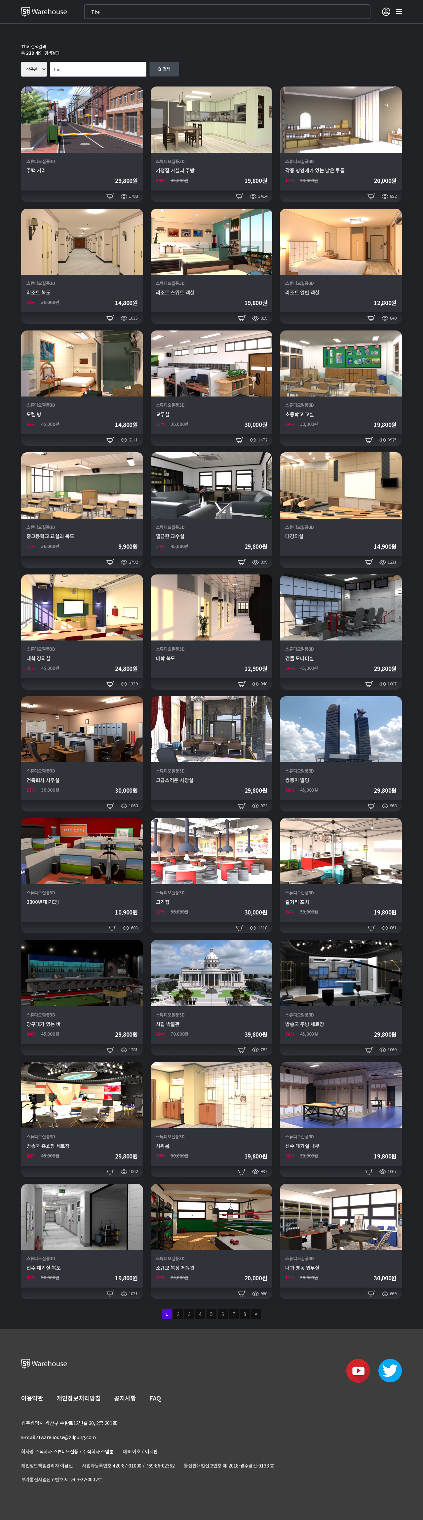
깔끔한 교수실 (170, 536)
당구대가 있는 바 (43, 1023)
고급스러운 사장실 (174, 780)
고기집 (163, 901)
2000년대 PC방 (42, 901)
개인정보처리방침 (79, 1398)
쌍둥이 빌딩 (297, 780)
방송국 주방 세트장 (304, 1023)
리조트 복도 (38, 292)
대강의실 (294, 536)
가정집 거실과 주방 (175, 170)
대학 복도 (165, 658)
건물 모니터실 (299, 658)
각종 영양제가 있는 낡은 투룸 (314, 170)
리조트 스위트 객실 (175, 292)
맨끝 (256, 1314)
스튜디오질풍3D (40, 161)
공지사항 (125, 1398)
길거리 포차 (297, 901)
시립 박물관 (168, 1023)
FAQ (155, 1398)
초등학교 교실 (299, 414)
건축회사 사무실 (42, 780)
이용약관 (32, 1398)
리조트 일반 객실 (302, 292)
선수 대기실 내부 (302, 1145)
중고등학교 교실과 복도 (50, 536)
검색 (166, 69)
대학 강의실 (38, 658)
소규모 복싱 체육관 (175, 1267)
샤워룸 (163, 1145)
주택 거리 (36, 170)
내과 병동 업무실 (302, 1267)
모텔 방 (33, 414)
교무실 (163, 414)
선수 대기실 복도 (43, 1267)
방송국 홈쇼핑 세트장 (48, 1145)
